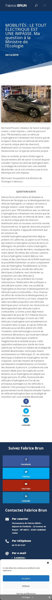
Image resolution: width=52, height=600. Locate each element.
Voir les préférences (26, 593)
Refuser (26, 586)
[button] (47, 562)
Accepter (26, 578)
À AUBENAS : (20, 557)
